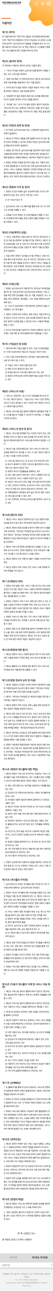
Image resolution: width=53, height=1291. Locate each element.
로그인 (37, 3)
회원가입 (42, 3)
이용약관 (13, 1257)
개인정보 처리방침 (40, 1257)
